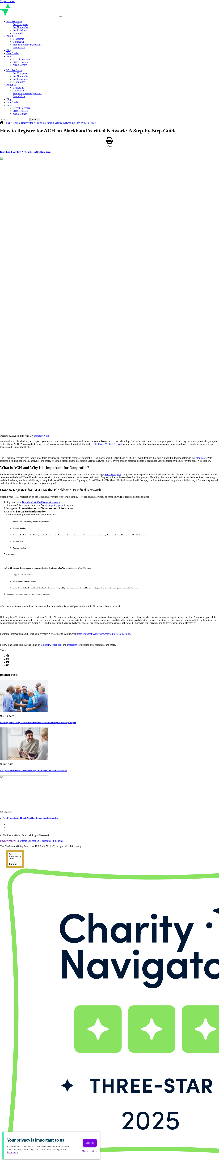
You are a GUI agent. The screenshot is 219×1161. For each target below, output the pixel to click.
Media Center (20, 64)
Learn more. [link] (12, 1152)
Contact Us (18, 41)
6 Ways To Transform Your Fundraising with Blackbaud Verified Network (33, 770)
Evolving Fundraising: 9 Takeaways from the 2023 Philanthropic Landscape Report (38, 722)
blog (8, 122)
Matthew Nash (41, 435)
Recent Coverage (21, 59)
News (9, 56)
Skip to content (7, 1)
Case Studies (12, 53)
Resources (45, 152)
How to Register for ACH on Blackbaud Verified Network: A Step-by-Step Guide (54, 122)
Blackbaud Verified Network (15, 152)
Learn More (19, 33)
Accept (89, 1142)
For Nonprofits (20, 27)
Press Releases (20, 62)
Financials (58, 840)
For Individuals (20, 30)
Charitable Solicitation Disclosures (34, 840)
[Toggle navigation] (60, 16)
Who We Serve (14, 21)
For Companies (20, 24)
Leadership (18, 38)
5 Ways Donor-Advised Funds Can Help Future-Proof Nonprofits (29, 818)
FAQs (36, 152)
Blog (8, 50)
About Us (11, 36)
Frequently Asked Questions (27, 44)
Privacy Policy (7, 840)
